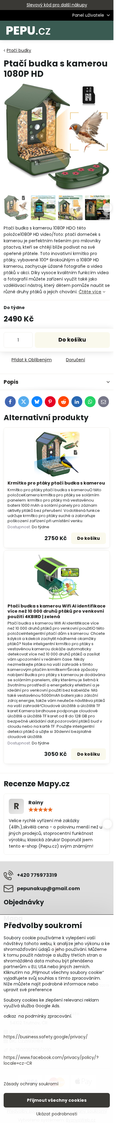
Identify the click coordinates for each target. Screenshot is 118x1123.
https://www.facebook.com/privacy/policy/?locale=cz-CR (51, 1060)
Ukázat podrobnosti (56, 1114)
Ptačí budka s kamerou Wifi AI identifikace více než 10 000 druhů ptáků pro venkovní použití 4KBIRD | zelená (57, 611)
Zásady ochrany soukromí (31, 1084)
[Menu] (106, 30)
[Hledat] (77, 30)
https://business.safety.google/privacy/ (46, 1037)
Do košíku (72, 339)
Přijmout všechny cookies (57, 1100)
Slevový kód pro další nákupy (57, 5)
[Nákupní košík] (91, 30)
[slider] (40, 809)
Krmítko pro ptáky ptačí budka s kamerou (56, 483)
